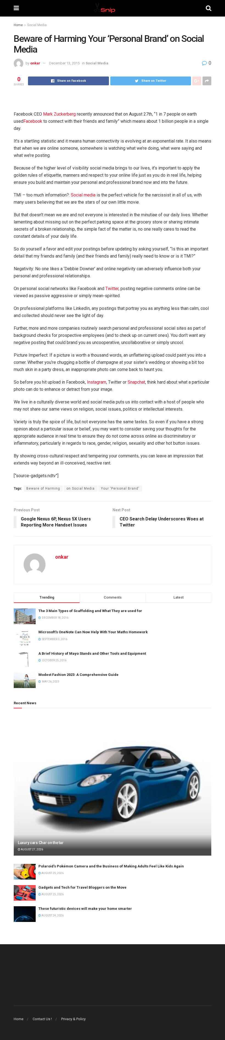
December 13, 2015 (64, 63)
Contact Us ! (42, 1019)
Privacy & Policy (73, 1019)
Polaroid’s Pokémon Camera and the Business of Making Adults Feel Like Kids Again (111, 866)
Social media (83, 195)
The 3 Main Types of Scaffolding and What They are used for (90, 611)
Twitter (112, 288)
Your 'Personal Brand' (120, 488)
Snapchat (136, 382)
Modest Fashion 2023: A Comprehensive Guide (78, 675)
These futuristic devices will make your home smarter (85, 909)
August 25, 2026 (52, 873)
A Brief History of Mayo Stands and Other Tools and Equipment (92, 653)
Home (18, 25)
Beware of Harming (43, 488)
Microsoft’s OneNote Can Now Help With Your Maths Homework (93, 632)
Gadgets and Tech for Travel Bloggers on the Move (82, 887)
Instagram (96, 382)
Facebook (32, 121)
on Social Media (80, 488)
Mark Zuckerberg (59, 114)
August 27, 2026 (31, 849)
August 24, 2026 (52, 915)
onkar (35, 63)
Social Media (37, 25)
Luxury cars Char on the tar (40, 842)
